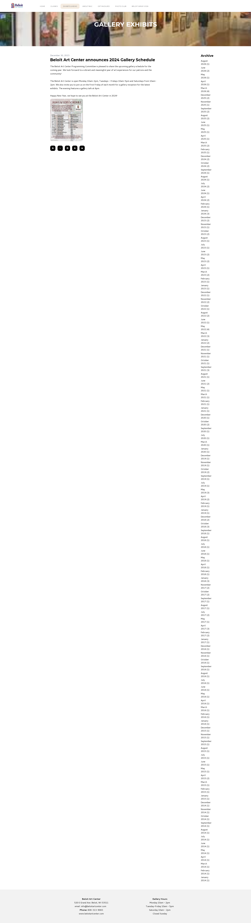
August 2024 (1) (205, 178)
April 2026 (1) (205, 83)
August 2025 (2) (205, 117)
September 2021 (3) (206, 368)
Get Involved (104, 6)
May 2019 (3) (205, 491)
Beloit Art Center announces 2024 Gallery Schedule (102, 59)
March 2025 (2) (205, 144)
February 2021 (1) (205, 402)
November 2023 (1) (206, 226)
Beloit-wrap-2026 (140, 6)
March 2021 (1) (205, 396)
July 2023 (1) (205, 246)
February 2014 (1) (205, 872)
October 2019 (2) (205, 470)
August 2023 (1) (205, 239)
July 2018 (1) (205, 545)
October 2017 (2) (205, 593)
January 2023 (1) (205, 287)
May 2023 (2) (205, 260)
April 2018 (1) (205, 566)
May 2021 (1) (205, 389)
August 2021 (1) (205, 375)
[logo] (17, 6)
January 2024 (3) (205, 212)
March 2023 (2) (205, 273)
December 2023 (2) (206, 219)
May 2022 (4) (205, 328)
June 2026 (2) (205, 69)
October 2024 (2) (205, 164)
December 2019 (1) (206, 457)
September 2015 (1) (206, 743)
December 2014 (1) (206, 804)
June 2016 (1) (205, 688)
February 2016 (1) (205, 715)
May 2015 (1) (205, 770)
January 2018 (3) (205, 579)
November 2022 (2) (206, 300)
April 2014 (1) (205, 858)
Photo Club (120, 6)
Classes (54, 6)
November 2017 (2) (206, 586)
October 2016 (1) (205, 661)
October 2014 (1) (205, 817)
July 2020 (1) (205, 436)
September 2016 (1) (206, 668)
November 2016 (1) (206, 654)
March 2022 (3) (205, 334)
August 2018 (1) (205, 538)
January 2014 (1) (205, 879)
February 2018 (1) (205, 572)
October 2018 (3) (205, 525)
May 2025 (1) (205, 130)
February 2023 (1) (205, 280)
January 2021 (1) (205, 409)
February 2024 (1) (205, 205)
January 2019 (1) (205, 511)
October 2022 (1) (205, 307)
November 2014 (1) (206, 811)
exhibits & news (70, 6)
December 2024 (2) (206, 158)
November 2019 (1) (206, 464)
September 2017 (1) (206, 600)
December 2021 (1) (206, 348)
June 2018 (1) (205, 552)
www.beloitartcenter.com (91, 913)
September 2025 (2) (206, 110)
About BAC (87, 6)
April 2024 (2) (205, 198)
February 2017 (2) (205, 634)
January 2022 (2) (205, 341)
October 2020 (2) (205, 423)
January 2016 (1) (205, 722)
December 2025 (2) (206, 96)
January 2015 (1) (205, 797)
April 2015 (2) (205, 777)
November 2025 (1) (206, 103)
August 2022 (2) (205, 314)
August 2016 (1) (205, 675)
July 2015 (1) (205, 756)
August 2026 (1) (205, 62)
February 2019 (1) (205, 504)
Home (42, 6)
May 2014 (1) (205, 851)
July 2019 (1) (205, 484)
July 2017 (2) (205, 613)
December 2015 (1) (206, 729)
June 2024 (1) (205, 192)
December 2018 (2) (206, 518)
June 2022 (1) (205, 321)
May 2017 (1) (205, 620)
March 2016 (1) (205, 709)
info (83, 906)
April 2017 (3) (205, 627)
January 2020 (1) (205, 450)
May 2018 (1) (205, 559)
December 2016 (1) (206, 647)
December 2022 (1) (206, 294)
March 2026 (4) (205, 89)
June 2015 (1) (205, 763)
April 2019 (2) (205, 498)
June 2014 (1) (205, 845)
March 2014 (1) (205, 865)
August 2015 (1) (205, 749)
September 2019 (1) (206, 477)
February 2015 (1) (205, 790)
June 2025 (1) (205, 123)
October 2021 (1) (205, 362)
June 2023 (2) (205, 253)
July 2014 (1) (205, 838)
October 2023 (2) (205, 232)
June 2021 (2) (205, 382)
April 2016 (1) (205, 702)
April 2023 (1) (205, 266)
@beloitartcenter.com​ (95, 906)
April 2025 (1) (205, 137)
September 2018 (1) (206, 532)
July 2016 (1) (205, 681)
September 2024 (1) (206, 171)
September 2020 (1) (206, 430)
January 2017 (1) (205, 641)
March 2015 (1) (205, 783)
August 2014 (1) (205, 831)
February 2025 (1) (205, 151)
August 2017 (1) (205, 607)
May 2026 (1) (205, 76)
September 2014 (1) (206, 824)
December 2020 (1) (206, 416)
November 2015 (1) (206, 736)
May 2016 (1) (205, 695)
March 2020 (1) (205, 443)
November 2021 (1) (206, 355)
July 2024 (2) (205, 185)
